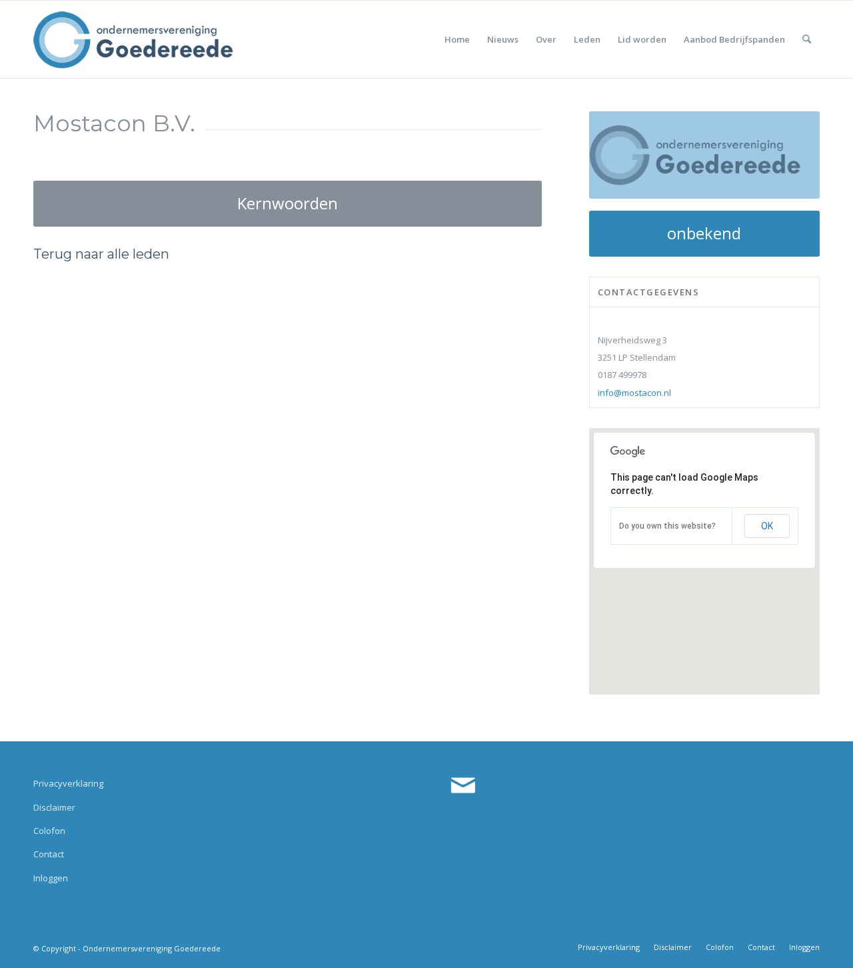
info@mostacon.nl (634, 393)
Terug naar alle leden (101, 254)
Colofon (49, 831)
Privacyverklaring (68, 783)
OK (767, 526)
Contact (48, 854)
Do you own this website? (667, 526)
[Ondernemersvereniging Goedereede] (133, 39)
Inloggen (50, 878)
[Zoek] (807, 39)
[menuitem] (457, 39)
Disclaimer (54, 807)
